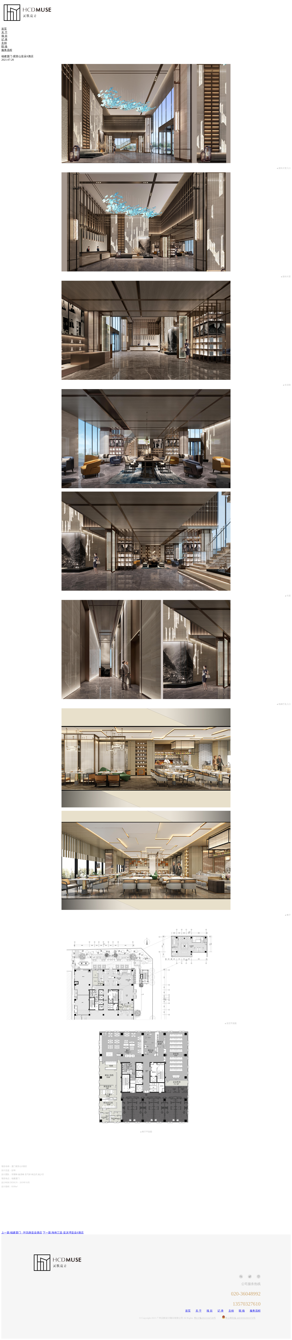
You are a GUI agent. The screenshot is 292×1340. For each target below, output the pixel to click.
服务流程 (6, 50)
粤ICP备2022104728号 (205, 1318)
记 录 (4, 39)
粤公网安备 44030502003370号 (240, 1318)
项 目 (4, 35)
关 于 (4, 32)
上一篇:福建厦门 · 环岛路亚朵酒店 (21, 1232)
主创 (4, 43)
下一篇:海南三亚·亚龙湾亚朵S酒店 (63, 1232)
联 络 (4, 46)
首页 (4, 28)
